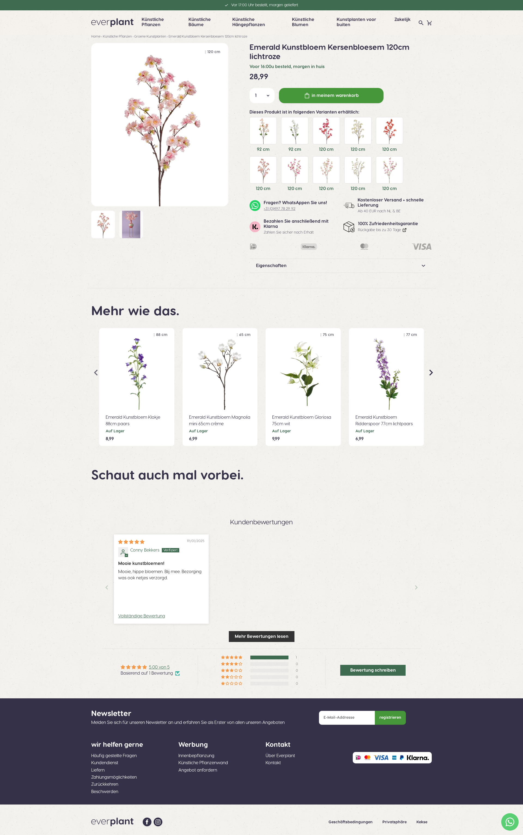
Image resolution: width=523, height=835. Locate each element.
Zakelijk (402, 19)
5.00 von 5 (159, 667)
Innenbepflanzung (196, 756)
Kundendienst (104, 763)
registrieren (390, 718)
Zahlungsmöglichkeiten (114, 777)
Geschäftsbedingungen (351, 822)
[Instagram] (158, 822)
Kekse (421, 822)
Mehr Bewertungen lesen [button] (261, 636)
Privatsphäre (395, 822)
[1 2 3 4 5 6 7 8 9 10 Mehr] (262, 95)
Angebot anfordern (197, 770)
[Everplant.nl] (112, 22)
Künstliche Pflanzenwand (203, 763)
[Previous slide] (106, 587)
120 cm (326, 149)
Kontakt (273, 763)
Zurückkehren (104, 784)
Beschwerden (104, 792)
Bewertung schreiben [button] (373, 670)
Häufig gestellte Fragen (114, 756)
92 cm (263, 149)
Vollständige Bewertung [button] (141, 616)
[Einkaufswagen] (429, 22)
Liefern (98, 770)
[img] (131, 542)
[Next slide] (416, 587)
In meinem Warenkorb (335, 95)
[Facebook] (147, 822)
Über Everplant (280, 756)
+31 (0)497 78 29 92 (279, 209)
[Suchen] (421, 22)
